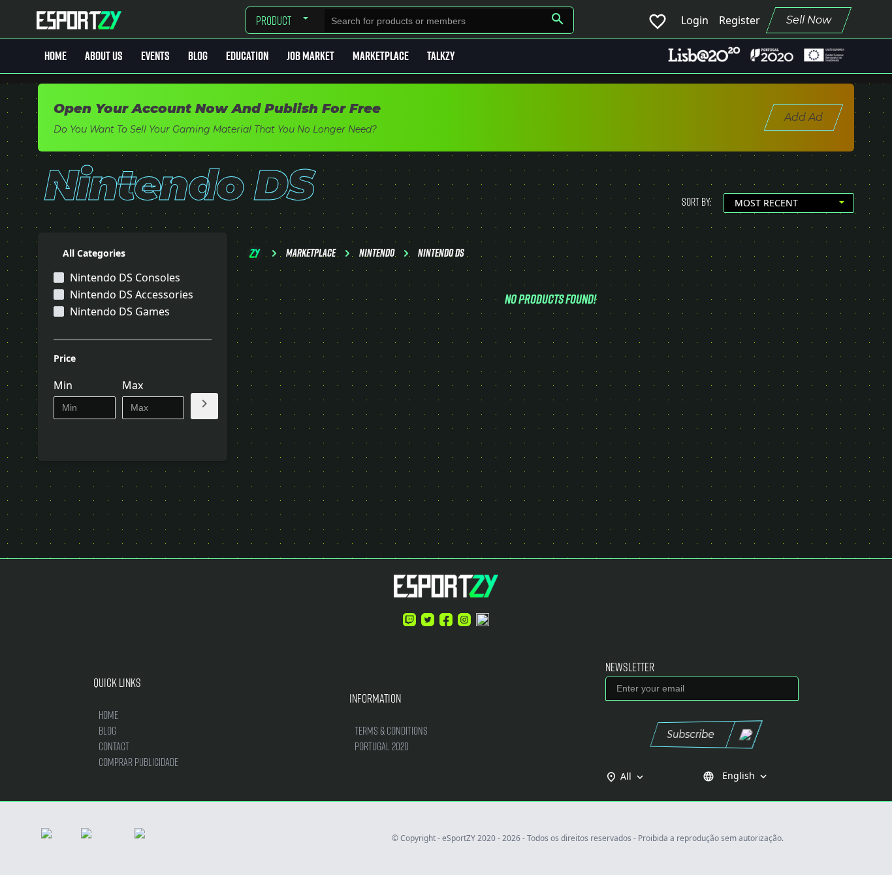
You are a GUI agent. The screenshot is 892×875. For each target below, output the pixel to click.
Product (273, 20)
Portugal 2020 (382, 746)
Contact (114, 746)
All (633, 776)
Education (247, 56)
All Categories (94, 253)
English (736, 775)
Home (55, 56)
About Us (104, 56)
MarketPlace (381, 56)
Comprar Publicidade (138, 762)
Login (695, 20)
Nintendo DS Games (120, 311)
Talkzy (440, 56)
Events (155, 56)
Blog (198, 56)
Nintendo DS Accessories (131, 294)
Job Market (310, 56)
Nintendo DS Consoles (125, 277)
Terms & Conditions (391, 730)
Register (739, 20)
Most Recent (766, 203)
